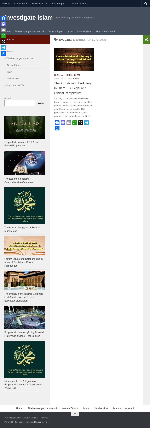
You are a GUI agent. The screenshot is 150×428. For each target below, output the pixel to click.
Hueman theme (40, 422)
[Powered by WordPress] (16, 422)
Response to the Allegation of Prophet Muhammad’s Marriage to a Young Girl (24, 384)
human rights (58, 3)
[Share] (3, 53)
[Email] (3, 30)
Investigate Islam (28, 17)
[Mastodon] (3, 24)
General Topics (56, 31)
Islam (70, 31)
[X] (3, 42)
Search (7, 98)
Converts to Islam (78, 3)
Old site (6, 3)
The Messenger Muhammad (29, 31)
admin (76, 78)
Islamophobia (21, 3)
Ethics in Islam (39, 3)
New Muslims (84, 31)
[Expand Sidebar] (146, 39)
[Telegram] (3, 47)
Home (7, 31)
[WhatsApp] (3, 36)
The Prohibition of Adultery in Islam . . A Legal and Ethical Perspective (73, 88)
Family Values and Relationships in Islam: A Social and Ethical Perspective (23, 262)
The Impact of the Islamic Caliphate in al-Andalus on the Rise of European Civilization (23, 297)
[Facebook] (3, 18)
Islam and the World (106, 31)
